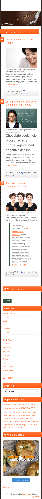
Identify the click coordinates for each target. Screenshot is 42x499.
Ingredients (7, 348)
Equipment (7, 355)
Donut (5, 336)
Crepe (5, 325)
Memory (25, 421)
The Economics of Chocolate (20, 231)
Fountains (6, 329)
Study (30, 425)
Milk (29, 421)
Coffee (5, 415)
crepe (20, 415)
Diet (14, 418)
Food (32, 418)
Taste (4, 428)
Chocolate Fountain (7, 412)
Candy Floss (7, 340)
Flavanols (21, 418)
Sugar (35, 425)
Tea (7, 428)
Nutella (5, 374)
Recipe (5, 425)
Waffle (5, 321)
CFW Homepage (9, 314)
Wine (21, 428)
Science (18, 424)
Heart (17, 421)
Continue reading (12, 84)
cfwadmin (9, 94)
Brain (24, 404)
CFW (19, 408)
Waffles (17, 428)
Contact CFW (8, 378)
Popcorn (6, 333)
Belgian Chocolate (11, 404)
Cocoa (32, 412)
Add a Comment (22, 94)
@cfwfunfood (8, 487)
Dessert (5, 418)
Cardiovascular (12, 408)
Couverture (10, 415)
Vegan (5, 363)
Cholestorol (25, 412)
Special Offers (8, 370)
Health (12, 421)
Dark (23, 415)
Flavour (27, 418)
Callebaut (5, 408)
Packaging (6, 351)
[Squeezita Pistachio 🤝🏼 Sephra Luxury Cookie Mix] (21, 458)
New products (8, 367)
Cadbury (33, 404)
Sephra (25, 424)
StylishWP (35, 497)
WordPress (26, 494)
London (21, 421)
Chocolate (6, 317)
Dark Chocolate (30, 415)
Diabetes (10, 418)
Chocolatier (17, 412)
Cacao (28, 404)
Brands (5, 359)
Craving (16, 415)
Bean (4, 404)
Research (10, 425)
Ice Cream (6, 344)
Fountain (5, 421)
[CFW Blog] (21, 19)
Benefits (20, 404)
